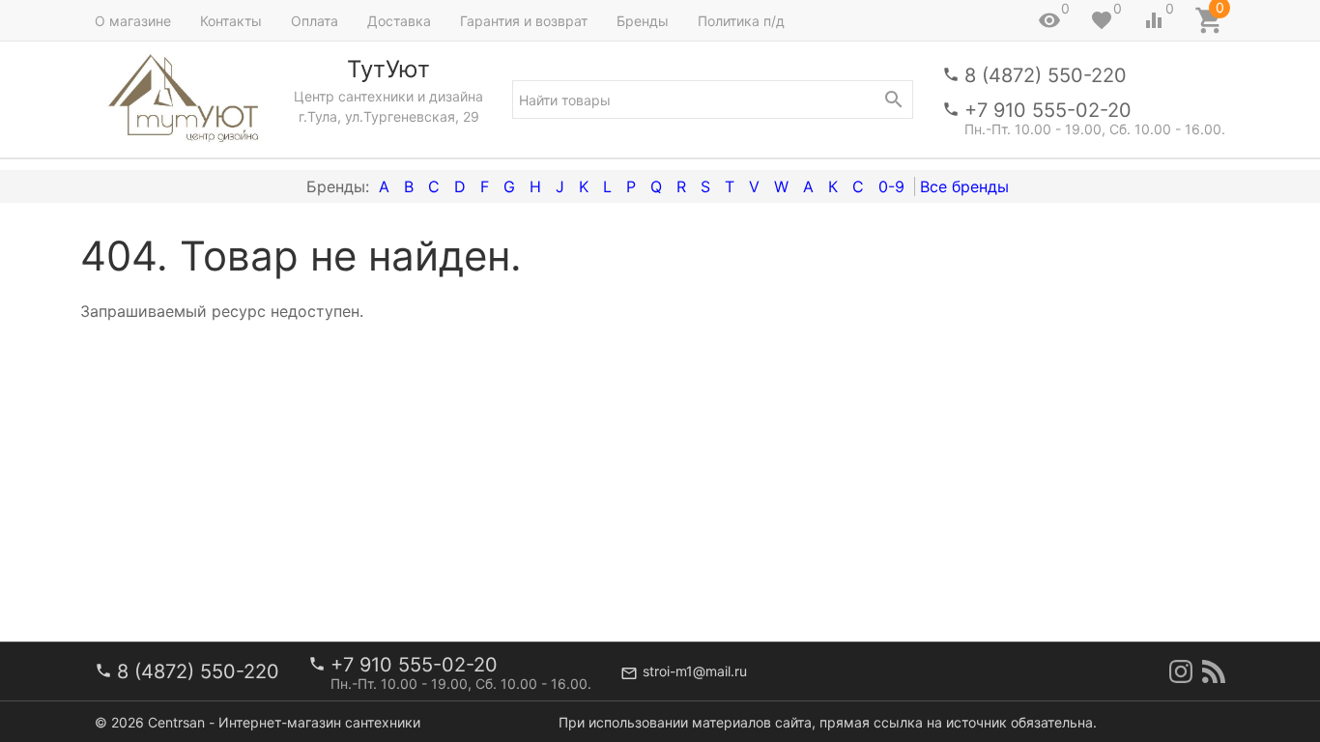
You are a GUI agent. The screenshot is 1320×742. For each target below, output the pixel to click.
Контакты (231, 21)
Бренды (643, 21)
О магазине (133, 21)
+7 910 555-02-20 (1048, 110)
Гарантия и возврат (524, 21)
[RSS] (1213, 671)
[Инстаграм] (1180, 671)
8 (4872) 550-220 (1045, 75)
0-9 (891, 186)
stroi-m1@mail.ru (695, 671)
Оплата (314, 21)
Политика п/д (741, 21)
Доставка (399, 21)
